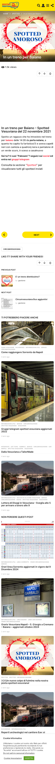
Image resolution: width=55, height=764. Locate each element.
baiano (9, 140)
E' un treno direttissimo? (27, 276)
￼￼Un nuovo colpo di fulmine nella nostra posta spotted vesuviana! (24, 681)
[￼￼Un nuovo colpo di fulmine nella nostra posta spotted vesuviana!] (27, 655)
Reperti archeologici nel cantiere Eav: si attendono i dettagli (23, 733)
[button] (38, 5)
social (46, 156)
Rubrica (22, 446)
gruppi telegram (20, 159)
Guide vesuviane (7, 347)
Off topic (14, 446)
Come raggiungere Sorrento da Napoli (22, 352)
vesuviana (22, 425)
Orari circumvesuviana (39, 562)
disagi (18, 499)
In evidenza (19, 347)
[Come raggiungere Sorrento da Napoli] (27, 333)
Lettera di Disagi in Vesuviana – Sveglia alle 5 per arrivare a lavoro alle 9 (26, 504)
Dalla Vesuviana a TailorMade (17, 451)
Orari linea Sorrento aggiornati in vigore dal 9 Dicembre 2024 (26, 568)
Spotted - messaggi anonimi (20, 677)
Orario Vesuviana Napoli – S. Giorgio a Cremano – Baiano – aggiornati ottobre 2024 (27, 625)
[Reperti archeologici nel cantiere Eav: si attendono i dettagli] (27, 709)
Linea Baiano (22, 619)
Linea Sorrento (23, 562)
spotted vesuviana (9, 425)
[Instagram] (7, 754)
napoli (4, 448)
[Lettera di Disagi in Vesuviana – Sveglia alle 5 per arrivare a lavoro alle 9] (27, 478)
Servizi (44, 347)
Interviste (5, 446)
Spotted (31, 165)
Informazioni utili (33, 347)
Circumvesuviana (11, 249)
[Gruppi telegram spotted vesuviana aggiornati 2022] (27, 391)
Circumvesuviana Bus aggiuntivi (31, 299)
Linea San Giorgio (35, 619)
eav (50, 446)
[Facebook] (2, 754)
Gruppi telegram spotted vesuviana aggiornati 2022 (26, 430)
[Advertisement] (27, 101)
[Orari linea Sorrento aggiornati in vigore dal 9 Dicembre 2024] (27, 540)
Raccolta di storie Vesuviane (28, 497)
